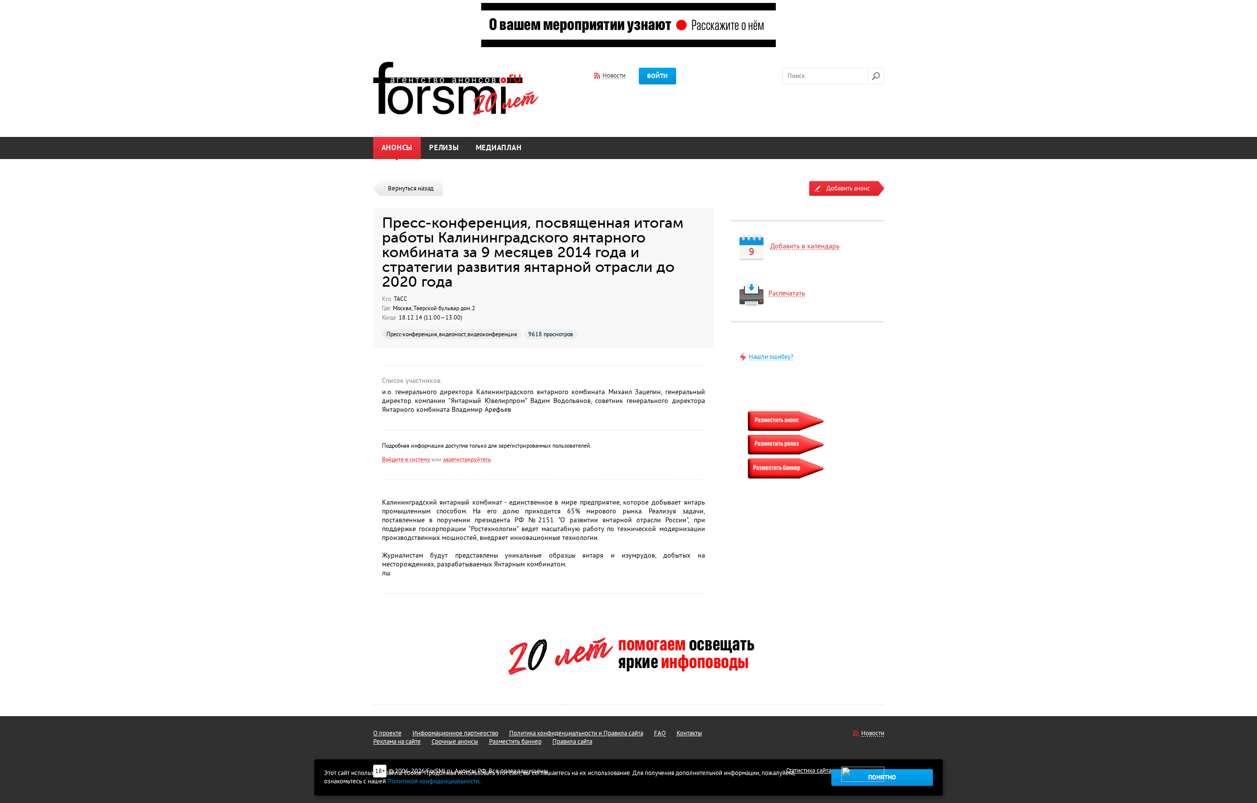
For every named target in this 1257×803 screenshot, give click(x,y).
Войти (657, 76)
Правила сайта (572, 742)
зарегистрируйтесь (467, 459)
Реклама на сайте (397, 742)
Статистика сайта (808, 771)
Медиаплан (499, 148)
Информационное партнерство (455, 733)
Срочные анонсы (455, 742)
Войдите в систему (406, 459)
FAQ (660, 733)
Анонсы (397, 148)
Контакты (689, 733)
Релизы (444, 148)
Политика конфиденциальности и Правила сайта (576, 733)
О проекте (387, 733)
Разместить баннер (515, 742)
